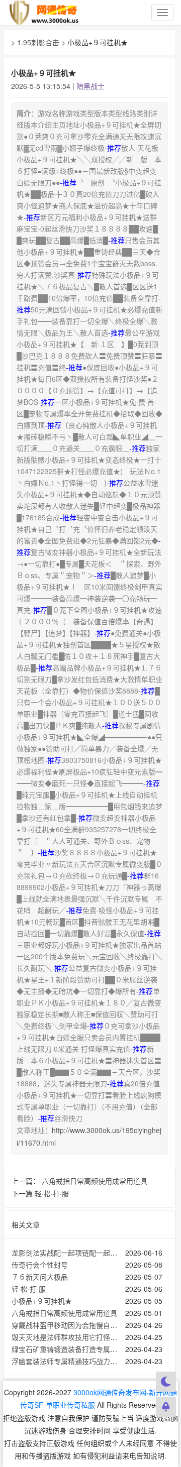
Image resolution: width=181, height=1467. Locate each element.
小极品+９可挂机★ (42, 1301)
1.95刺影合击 (38, 42)
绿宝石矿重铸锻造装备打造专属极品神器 (75, 1349)
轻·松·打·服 (52, 1193)
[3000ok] (45, 12)
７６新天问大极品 (40, 1277)
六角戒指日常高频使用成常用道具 (94, 1181)
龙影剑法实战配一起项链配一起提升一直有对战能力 (92, 1253)
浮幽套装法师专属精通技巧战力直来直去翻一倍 (85, 1361)
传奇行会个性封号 (40, 1265)
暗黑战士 (90, 86)
